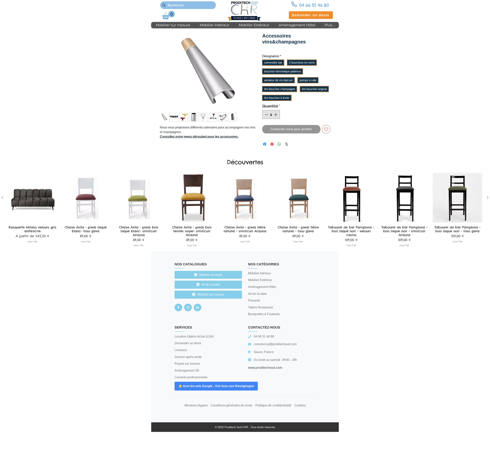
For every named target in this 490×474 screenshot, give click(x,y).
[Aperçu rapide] (32, 197)
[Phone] (294, 4)
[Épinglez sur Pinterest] (272, 144)
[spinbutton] (271, 114)
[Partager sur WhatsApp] (279, 144)
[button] (168, 15)
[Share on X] (286, 144)
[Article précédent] (2, 197)
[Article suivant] (487, 197)
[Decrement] (266, 114)
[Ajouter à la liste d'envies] (326, 129)
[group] (245, 210)
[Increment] (276, 114)
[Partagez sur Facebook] (264, 144)
